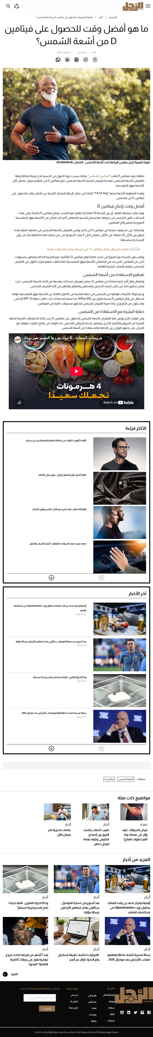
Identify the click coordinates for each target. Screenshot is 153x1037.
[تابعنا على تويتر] (135, 1012)
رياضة (93, 1021)
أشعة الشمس (125, 779)
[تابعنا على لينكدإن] (128, 1012)
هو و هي (92, 995)
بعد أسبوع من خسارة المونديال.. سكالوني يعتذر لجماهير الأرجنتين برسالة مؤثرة (51, 641)
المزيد (14, 974)
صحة (143, 824)
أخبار (101, 17)
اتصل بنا (74, 1001)
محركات (111, 1020)
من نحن (74, 995)
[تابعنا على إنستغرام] (142, 1012)
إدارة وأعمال (109, 995)
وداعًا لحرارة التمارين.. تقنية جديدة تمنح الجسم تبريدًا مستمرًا (59, 677)
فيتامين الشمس (99, 176)
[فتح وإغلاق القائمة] (148, 6)
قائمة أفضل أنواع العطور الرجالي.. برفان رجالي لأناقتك (62, 475)
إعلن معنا (73, 1007)
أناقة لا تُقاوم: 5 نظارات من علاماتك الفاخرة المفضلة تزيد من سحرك (56, 440)
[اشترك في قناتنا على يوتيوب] (122, 1012)
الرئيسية (113, 17)
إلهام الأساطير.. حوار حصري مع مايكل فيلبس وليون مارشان (59, 509)
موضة (112, 1001)
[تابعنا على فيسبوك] (149, 1012)
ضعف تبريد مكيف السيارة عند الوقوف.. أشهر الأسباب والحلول (57, 543)
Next (51, 578)
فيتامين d (109, 779)
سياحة (111, 1007)
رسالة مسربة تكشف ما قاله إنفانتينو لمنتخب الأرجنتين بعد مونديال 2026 (54, 713)
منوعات (92, 1014)
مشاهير (92, 1002)
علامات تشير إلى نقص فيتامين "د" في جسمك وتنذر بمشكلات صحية (88, 249)
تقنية (112, 1014)
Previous (101, 578)
